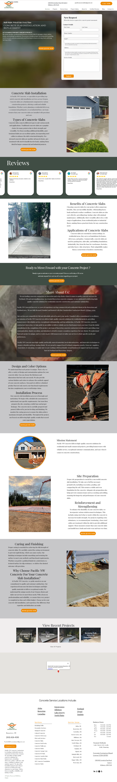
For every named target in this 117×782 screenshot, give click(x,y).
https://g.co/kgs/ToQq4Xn (54, 751)
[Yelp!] (102, 771)
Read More (18, 180)
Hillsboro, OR (77, 737)
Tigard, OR (78, 751)
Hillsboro (58, 709)
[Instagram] (97, 771)
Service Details (68, 57)
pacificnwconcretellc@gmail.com (83, 2)
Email (65, 38)
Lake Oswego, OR (76, 740)
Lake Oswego (59, 712)
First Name (67, 27)
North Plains (59, 715)
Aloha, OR (78, 726)
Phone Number (68, 33)
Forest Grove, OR (76, 734)
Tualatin (80, 714)
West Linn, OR (77, 762)
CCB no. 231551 (90, 310)
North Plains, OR (76, 743)
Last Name (85, 27)
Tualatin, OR (77, 749)
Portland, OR (77, 746)
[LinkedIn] (94, 771)
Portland (80, 708)
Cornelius (41, 714)
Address (66, 47)
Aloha (40, 708)
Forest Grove (59, 707)
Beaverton (41, 711)
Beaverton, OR (77, 729)
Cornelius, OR (77, 732)
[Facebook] (99, 771)
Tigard (79, 711)
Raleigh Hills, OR (76, 754)
